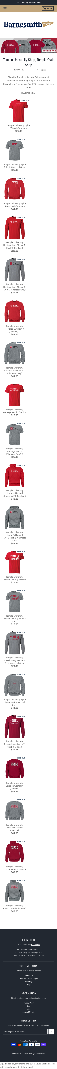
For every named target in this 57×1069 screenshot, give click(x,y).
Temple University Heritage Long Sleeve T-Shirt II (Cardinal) (14, 245)
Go (51, 1031)
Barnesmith (16, 1053)
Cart (49, 8)
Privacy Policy (28, 1003)
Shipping (28, 981)
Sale (28, 1009)
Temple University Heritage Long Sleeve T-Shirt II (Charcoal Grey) (14, 287)
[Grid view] (42, 70)
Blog (28, 1006)
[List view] (44, 70)
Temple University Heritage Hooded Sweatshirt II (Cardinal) (14, 493)
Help (28, 984)
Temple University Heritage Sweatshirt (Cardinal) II (14, 329)
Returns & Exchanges (28, 978)
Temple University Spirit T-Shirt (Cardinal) (18, 126)
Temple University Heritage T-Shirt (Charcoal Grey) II (14, 451)
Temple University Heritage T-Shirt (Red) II (14, 411)
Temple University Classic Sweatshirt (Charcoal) (14, 827)
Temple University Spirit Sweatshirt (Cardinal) (14, 204)
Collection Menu (28, 93)
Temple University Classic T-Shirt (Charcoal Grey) (14, 618)
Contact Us (35, 944)
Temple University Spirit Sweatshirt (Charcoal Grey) (14, 702)
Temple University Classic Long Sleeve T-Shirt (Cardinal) (14, 744)
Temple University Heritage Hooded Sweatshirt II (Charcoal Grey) (15, 536)
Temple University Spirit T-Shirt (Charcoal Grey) (14, 166)
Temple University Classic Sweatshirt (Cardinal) (14, 786)
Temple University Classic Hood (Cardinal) (15, 868)
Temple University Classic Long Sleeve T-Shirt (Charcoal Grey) (14, 660)
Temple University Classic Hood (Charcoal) (14, 907)
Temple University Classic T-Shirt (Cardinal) (14, 578)
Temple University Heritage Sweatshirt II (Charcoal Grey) (14, 370)
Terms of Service (28, 1012)
